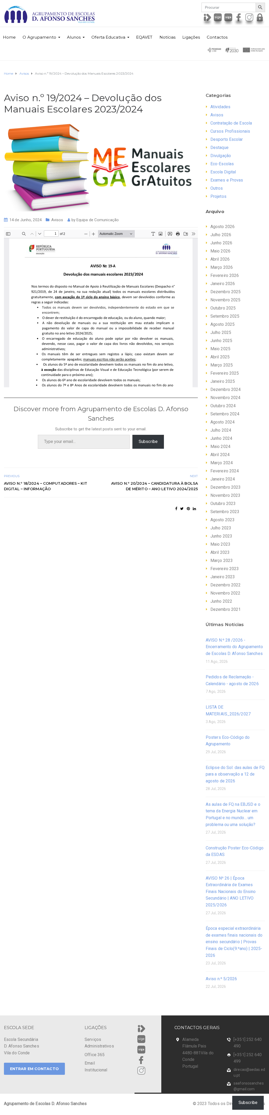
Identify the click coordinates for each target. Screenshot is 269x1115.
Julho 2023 (220, 527)
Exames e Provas (226, 180)
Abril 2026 (220, 259)
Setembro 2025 (224, 316)
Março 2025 (221, 365)
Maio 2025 (220, 348)
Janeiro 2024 (222, 479)
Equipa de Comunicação (97, 220)
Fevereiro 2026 (224, 275)
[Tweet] (182, 509)
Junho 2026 (221, 242)
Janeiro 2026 (222, 283)
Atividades (220, 106)
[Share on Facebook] (176, 509)
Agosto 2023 (222, 519)
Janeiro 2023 (222, 576)
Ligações (191, 37)
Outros (216, 188)
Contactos (217, 37)
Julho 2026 (220, 234)
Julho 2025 (220, 332)
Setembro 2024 (224, 413)
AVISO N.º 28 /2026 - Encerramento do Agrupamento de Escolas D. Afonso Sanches (234, 647)
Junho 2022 (221, 601)
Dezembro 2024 (225, 389)
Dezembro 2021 (225, 609)
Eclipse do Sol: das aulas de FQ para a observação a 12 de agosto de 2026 (235, 774)
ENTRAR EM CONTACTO (34, 1068)
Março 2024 (221, 462)
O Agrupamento (39, 37)
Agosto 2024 (222, 422)
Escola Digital (223, 171)
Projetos (218, 196)
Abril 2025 (220, 356)
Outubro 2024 (223, 405)
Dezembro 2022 (225, 584)
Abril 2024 (220, 454)
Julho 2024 (220, 430)
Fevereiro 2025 (224, 373)
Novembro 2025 (225, 299)
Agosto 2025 (222, 324)
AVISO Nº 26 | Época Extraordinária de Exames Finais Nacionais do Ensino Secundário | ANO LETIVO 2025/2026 (231, 891)
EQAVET (144, 37)
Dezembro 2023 (225, 487)
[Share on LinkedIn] (194, 509)
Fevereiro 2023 (224, 568)
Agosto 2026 (222, 226)
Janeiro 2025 (222, 381)
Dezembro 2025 (225, 291)
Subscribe (148, 441)
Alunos (74, 37)
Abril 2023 (220, 552)
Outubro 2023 (223, 503)
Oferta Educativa (108, 37)
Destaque (219, 147)
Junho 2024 (221, 438)
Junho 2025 (221, 340)
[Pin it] (188, 509)
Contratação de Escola (231, 123)
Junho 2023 (221, 536)
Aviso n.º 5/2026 (221, 978)
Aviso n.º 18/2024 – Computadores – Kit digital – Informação (45, 486)
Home (9, 37)
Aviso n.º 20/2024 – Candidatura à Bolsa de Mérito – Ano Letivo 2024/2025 (154, 486)
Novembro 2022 (225, 593)
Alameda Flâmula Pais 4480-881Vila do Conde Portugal (198, 1053)
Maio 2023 (220, 544)
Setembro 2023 (224, 511)
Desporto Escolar (226, 139)
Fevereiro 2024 (224, 470)
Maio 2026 (220, 251)
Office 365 (95, 1054)
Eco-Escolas (222, 163)
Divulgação (220, 155)
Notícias (167, 37)
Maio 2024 (220, 446)
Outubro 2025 (223, 308)
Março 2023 (221, 560)
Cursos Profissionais (230, 131)
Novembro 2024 (225, 397)
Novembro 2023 (225, 495)
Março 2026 (221, 267)
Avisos (57, 220)
